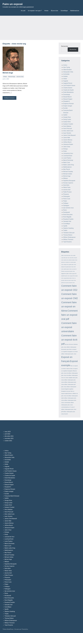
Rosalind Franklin (68, 219)
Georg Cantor (67, 119)
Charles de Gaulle (68, 90)
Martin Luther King (68, 164)
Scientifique (64, 10)
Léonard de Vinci (68, 153)
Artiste (46, 10)
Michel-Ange (8, 73)
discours (67, 344)
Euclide (65, 108)
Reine (65, 210)
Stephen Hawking (68, 228)
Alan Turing (66, 67)
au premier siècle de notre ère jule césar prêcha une (68, 280)
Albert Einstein (67, 69)
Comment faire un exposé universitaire (69, 327)
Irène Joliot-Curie (68, 130)
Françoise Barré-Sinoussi (12, 496)
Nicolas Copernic (68, 183)
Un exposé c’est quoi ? (35, 10)
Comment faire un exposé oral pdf (69, 314)
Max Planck (66, 169)
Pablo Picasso (67, 192)
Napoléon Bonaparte (69, 180)
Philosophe (66, 196)
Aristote (65, 76)
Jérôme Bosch (67, 142)
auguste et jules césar (66, 273)
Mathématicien (74, 10)
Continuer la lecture (9, 98)
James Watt (66, 137)
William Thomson (68, 239)
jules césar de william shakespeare (69, 373)
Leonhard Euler (67, 155)
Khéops (65, 149)
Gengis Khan (67, 117)
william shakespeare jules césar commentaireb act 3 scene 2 (68, 405)
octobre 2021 (8, 440)
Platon (65, 201)
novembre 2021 (9, 438)
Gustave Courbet (68, 124)
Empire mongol (67, 106)
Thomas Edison (67, 235)
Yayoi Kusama (67, 241)
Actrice (65, 65)
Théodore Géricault (68, 232)
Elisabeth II (66, 101)
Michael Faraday (68, 171)
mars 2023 (8, 431)
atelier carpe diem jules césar (67, 255)
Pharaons (66, 194)
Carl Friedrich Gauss (69, 85)
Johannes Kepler (68, 144)
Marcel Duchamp (68, 160)
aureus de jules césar (70, 282)
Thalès (65, 230)
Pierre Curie (66, 198)
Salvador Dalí (67, 221)
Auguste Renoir (67, 83)
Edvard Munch (67, 96)
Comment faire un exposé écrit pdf (69, 339)
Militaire (65, 178)
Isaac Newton (67, 133)
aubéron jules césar (67, 269)
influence (75, 370)
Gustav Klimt (67, 121)
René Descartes (68, 214)
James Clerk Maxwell (69, 135)
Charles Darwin (67, 87)
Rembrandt (66, 212)
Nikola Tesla (66, 187)
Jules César (66, 146)
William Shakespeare (69, 237)
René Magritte (67, 217)
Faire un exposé (13, 4)
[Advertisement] (41, 28)
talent (62, 398)
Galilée (65, 115)
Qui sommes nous (68, 207)
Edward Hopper (67, 99)
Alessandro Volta (68, 72)
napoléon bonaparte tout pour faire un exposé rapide (67, 391)
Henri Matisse (67, 126)
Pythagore (66, 205)
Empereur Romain (68, 103)
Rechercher (64, 46)
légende (67, 389)
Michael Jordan (67, 173)
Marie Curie (66, 162)
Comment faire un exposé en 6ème (69, 306)
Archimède (66, 74)
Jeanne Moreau (67, 140)
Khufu (65, 151)
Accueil (23, 10)
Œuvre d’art (54, 10)
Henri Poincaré (67, 128)
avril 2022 (7, 434)
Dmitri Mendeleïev (68, 92)
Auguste (65, 81)
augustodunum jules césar (69, 278)
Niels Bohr (66, 185)
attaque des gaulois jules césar (70, 264)
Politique (65, 203)
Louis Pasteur (67, 158)
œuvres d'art (20, 76)
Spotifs (65, 226)
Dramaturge (66, 94)
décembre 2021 (9, 436)
